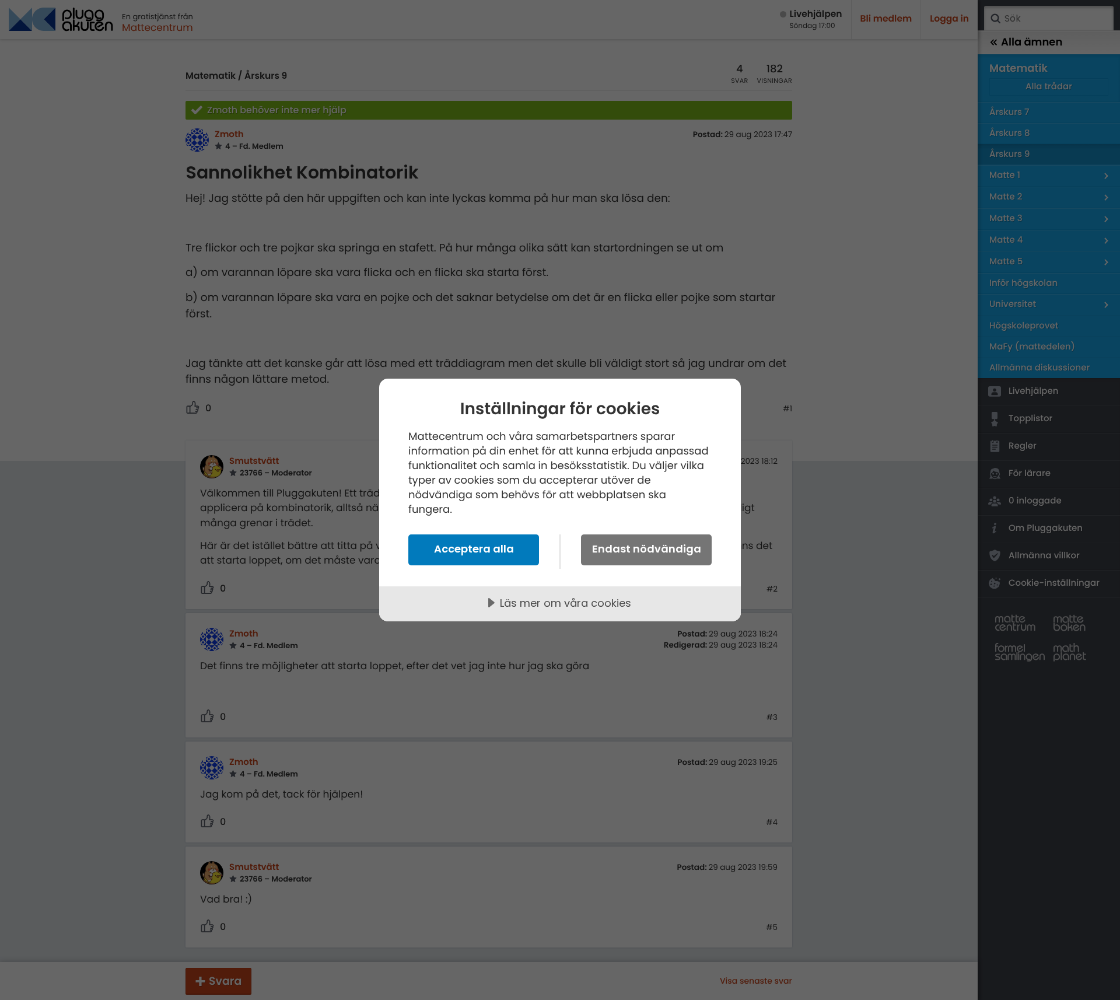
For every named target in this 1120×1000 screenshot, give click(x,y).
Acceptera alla (474, 548)
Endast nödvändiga (646, 548)
